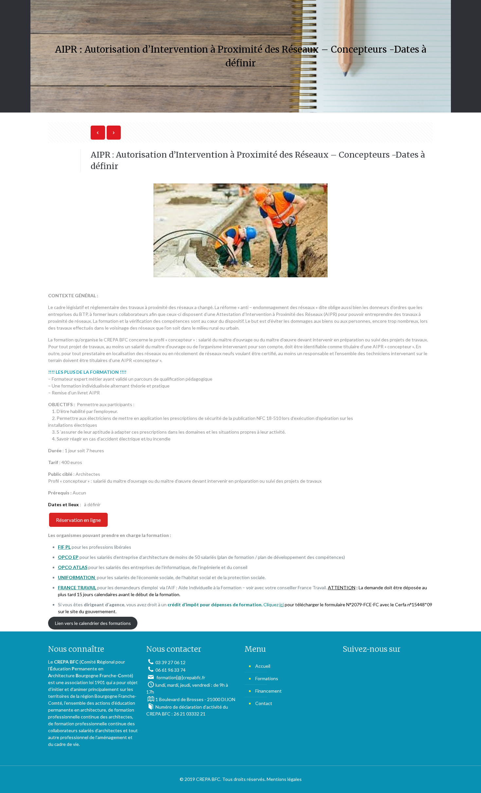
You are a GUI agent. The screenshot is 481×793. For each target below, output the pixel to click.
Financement (268, 691)
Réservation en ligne (78, 520)
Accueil (262, 666)
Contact (263, 703)
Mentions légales (284, 779)
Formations (266, 678)
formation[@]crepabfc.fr (180, 677)
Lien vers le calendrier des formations (93, 623)
